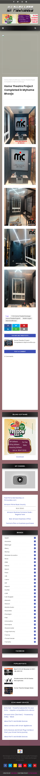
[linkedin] (30, 765)
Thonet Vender (20, 638)
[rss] (15, 765)
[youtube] (25, 765)
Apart (20, 538)
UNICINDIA (14, 773)
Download (20, 457)
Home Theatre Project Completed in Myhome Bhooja (24, 341)
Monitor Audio (20, 607)
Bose (20, 559)
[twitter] (17, 2)
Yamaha (20, 642)
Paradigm (20, 614)
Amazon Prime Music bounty (15, 504)
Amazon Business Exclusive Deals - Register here (20, 513)
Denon (20, 566)
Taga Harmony (20, 631)
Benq (20, 548)
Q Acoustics (20, 621)
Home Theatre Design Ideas (23, 688)
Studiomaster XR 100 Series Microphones (23, 680)
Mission (20, 604)
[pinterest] (26, 2)
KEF (20, 583)
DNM (20, 562)
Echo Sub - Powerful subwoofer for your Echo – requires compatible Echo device (19, 709)
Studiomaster (20, 628)
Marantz (20, 600)
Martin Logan (27, 318)
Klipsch (20, 586)
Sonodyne (20, 624)
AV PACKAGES (32, 773)
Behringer (20, 545)
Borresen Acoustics (20, 555)
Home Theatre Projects (13, 318)
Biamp (20, 552)
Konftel (20, 590)
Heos (20, 572)
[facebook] (14, 2)
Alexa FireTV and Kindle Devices (16, 721)
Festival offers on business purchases (20, 523)
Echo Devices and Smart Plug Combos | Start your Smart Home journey (19, 731)
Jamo (20, 579)
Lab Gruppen (20, 597)
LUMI (20, 593)
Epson (20, 569)
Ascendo (20, 541)
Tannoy (20, 635)
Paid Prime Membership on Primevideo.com (14, 499)
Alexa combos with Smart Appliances (18, 726)
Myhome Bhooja (14, 80)
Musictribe (20, 611)
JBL (20, 576)
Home (6, 80)
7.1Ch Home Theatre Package (20, 316)
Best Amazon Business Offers (20, 519)
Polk (20, 618)
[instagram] (22, 2)
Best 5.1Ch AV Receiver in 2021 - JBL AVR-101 (25, 670)
